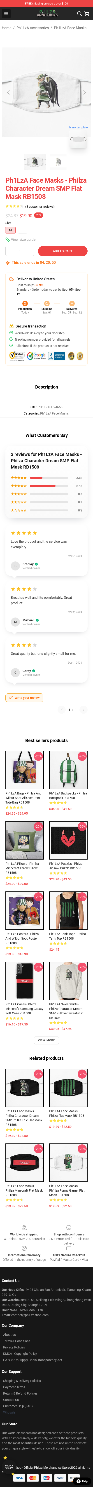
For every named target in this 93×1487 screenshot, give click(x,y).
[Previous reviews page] (62, 710)
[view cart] (86, 13)
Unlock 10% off (9, 1467)
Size (8, 223)
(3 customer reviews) (40, 206)
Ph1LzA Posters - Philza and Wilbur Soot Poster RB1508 (22, 938)
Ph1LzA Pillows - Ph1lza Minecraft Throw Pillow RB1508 (22, 868)
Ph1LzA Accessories (32, 28)
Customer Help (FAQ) (18, 1406)
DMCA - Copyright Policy (20, 1353)
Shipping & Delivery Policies (22, 1381)
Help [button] (85, 1481)
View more (46, 1040)
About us (9, 1334)
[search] (79, 13)
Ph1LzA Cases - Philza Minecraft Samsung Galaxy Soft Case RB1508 (24, 1008)
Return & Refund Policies (20, 1393)
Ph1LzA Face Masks (70, 28)
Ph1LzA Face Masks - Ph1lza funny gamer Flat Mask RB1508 (67, 1190)
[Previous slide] (9, 92)
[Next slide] (84, 92)
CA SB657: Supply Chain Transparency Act (32, 1360)
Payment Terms (14, 1387)
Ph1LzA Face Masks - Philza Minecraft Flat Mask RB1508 (24, 1190)
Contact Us (11, 1400)
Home (6, 28)
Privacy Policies (14, 1347)
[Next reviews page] (83, 710)
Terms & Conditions (16, 1341)
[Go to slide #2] (58, 162)
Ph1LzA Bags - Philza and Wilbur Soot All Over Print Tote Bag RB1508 (23, 798)
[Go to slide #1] (35, 162)
